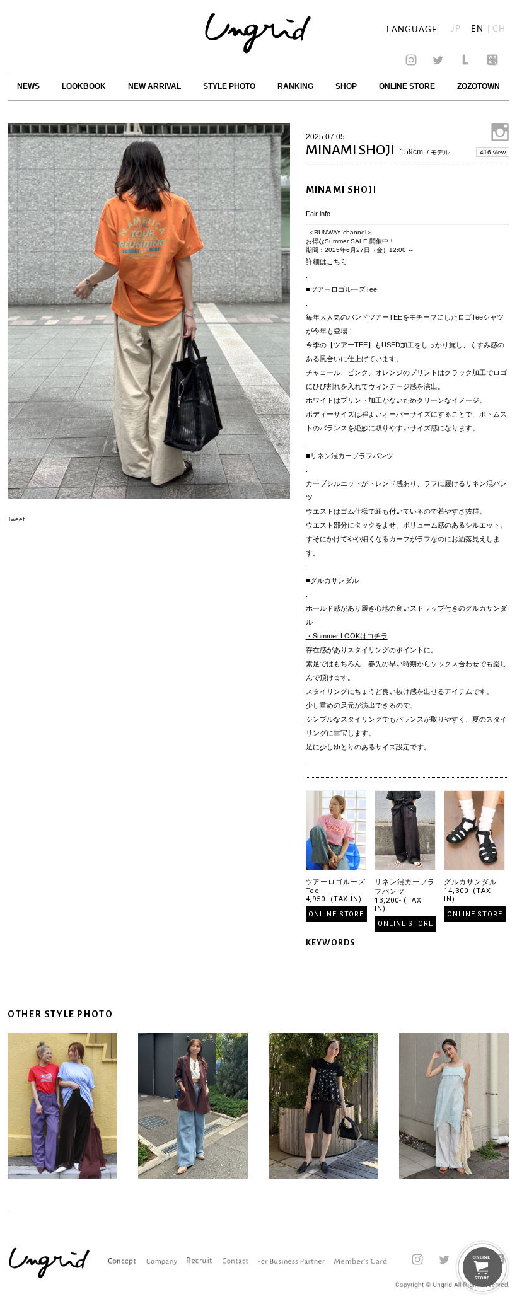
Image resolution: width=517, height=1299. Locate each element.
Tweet (16, 519)
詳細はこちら (326, 261)
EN (477, 29)
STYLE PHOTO (229, 86)
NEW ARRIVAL (154, 86)
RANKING (295, 86)
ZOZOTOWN (478, 86)
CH (499, 29)
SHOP (346, 86)
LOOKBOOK (84, 86)
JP (456, 29)
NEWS (28, 86)
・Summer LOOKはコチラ (347, 636)
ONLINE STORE (407, 86)
